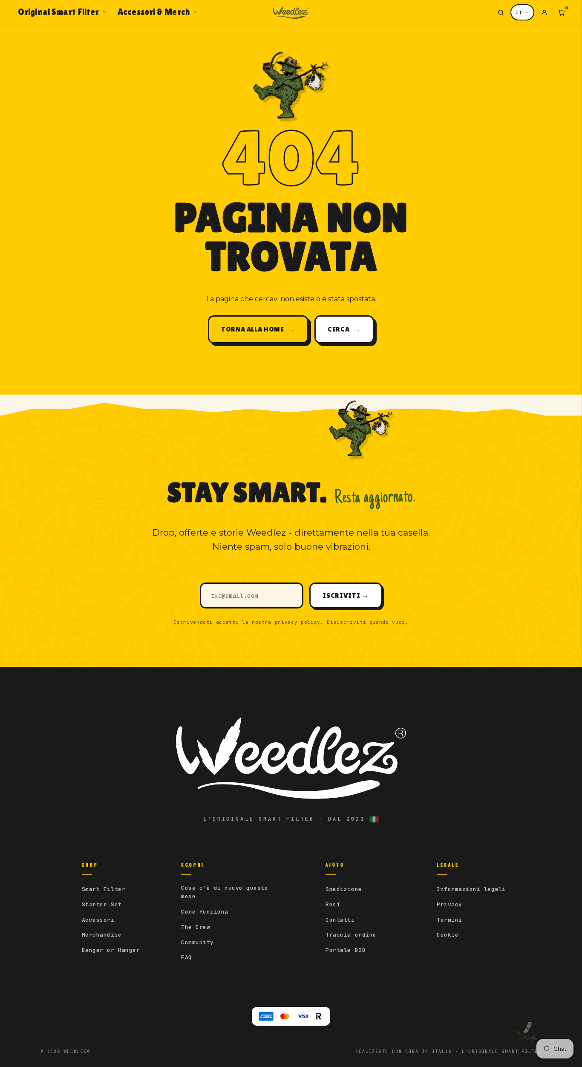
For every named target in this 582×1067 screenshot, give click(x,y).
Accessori (98, 919)
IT (519, 12)
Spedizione (344, 889)
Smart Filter (103, 889)
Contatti (340, 919)
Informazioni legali (471, 889)
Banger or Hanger (111, 950)
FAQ (186, 957)
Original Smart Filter (58, 12)
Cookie (447, 934)
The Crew (195, 927)
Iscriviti (346, 595)
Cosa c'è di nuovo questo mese (224, 892)
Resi (333, 904)
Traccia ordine (351, 934)
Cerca (344, 329)
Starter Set (102, 904)
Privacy (449, 904)
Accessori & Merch (154, 12)
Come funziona (204, 911)
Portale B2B (346, 950)
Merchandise (102, 934)
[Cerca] (500, 12)
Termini (449, 919)
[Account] (544, 12)
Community (197, 942)
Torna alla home (258, 329)
